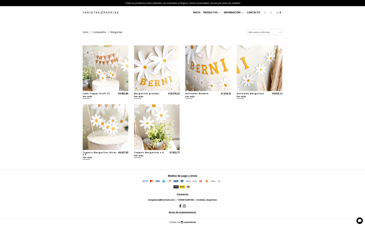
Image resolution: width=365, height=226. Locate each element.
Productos (210, 12)
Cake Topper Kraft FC (96, 93)
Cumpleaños (100, 32)
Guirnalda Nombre (197, 93)
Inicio (196, 12)
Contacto (253, 12)
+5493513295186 (185, 199)
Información (232, 12)
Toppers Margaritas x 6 (149, 152)
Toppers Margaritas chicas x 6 (100, 153)
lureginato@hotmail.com (161, 199)
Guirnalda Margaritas (250, 93)
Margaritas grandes (146, 93)
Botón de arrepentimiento (182, 212)
